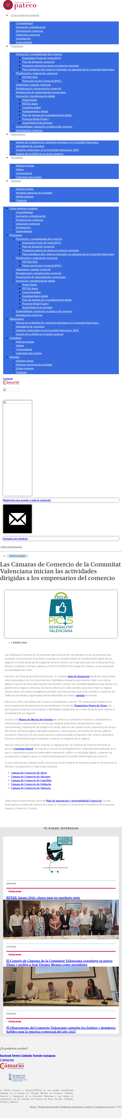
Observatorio (18, 134)
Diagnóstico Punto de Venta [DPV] (41, 58)
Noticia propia (17, 556)
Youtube (38, 1056)
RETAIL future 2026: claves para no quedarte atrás (43, 897)
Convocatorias (24, 173)
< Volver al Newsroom (11, 547)
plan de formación (78, 676)
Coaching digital (31, 107)
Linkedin (26, 1056)
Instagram (49, 1056)
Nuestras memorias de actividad (34, 193)
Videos (20, 169)
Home (33, 1107)
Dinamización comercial (29, 31)
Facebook (5, 1056)
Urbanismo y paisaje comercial (33, 84)
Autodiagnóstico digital (35, 111)
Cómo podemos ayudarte (25, 15)
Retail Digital (29, 100)
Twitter (16, 1056)
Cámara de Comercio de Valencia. (31, 788)
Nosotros (16, 181)
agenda (80, 695)
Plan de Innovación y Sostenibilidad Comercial (74, 801)
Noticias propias (25, 165)
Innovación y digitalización (31, 27)
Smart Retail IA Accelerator (37, 123)
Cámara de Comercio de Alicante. (31, 777)
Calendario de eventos (28, 177)
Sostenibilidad (24, 42)
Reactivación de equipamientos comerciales (41, 92)
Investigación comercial (29, 130)
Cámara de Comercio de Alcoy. (29, 773)
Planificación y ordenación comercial (36, 73)
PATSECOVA (30, 77)
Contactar (21, 200)
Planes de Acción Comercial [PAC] (41, 81)
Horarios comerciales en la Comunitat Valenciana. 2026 (47, 150)
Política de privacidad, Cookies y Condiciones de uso (87, 1107)
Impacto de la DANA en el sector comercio (39, 153)
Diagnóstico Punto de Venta (90, 706)
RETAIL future (30, 104)
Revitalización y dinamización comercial (38, 88)
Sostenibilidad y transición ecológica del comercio (44, 126)
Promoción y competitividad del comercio (39, 54)
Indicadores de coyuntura (30, 146)
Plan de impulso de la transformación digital (47, 115)
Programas (17, 46)
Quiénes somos (25, 189)
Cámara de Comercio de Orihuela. (31, 784)
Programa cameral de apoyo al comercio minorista (50, 65)
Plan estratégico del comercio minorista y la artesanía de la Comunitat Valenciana (68, 69)
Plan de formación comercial (38, 62)
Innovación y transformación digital (35, 96)
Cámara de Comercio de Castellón (31, 780)
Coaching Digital (23, 749)
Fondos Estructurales (49, 1107)
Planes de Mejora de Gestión (36, 719)
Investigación (23, 38)
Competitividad (24, 23)
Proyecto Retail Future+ (35, 119)
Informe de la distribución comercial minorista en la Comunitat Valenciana (57, 142)
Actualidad (17, 157)
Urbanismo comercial (28, 34)
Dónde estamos (25, 196)
